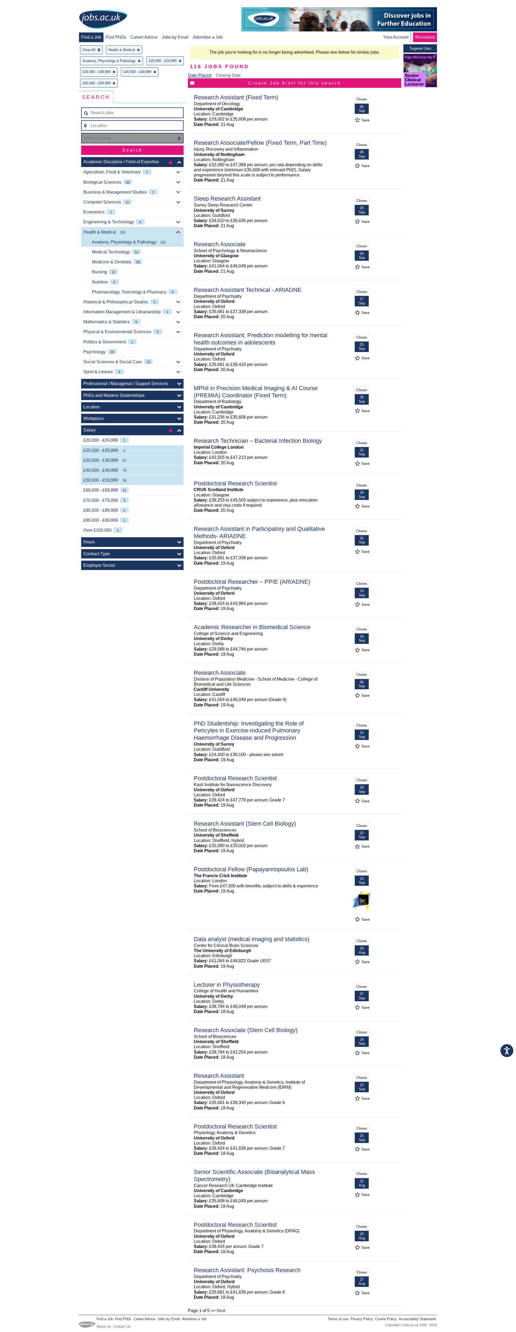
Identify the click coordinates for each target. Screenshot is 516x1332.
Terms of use (338, 1319)
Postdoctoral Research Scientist (235, 483)
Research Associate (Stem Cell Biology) (246, 1030)
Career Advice (143, 37)
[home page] (103, 19)
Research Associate (220, 244)
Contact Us (122, 1326)
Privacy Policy (361, 1319)
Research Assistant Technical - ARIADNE (248, 289)
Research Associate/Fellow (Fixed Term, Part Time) (260, 142)
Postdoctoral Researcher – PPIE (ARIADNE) (252, 581)
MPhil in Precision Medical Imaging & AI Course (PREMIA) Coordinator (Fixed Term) (256, 392)
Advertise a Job (208, 37)
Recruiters (425, 37)
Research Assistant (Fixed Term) (236, 97)
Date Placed (200, 75)
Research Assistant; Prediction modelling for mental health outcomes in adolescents (260, 339)
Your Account (395, 37)
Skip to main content (21, 4)
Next (221, 1310)
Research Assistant (219, 1075)
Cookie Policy (386, 1319)
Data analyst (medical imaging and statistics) (251, 939)
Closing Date (228, 75)
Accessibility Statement (417, 1319)
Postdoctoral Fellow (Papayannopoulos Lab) (251, 869)
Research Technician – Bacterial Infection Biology (258, 440)
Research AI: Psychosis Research (247, 1270)
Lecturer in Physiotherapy (227, 984)
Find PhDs (116, 37)
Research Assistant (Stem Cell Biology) (245, 823)
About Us (103, 1326)
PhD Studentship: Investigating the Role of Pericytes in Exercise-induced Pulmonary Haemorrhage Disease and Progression (249, 730)
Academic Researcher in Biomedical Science (252, 627)
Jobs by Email (175, 37)
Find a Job (91, 37)
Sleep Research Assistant (227, 198)
